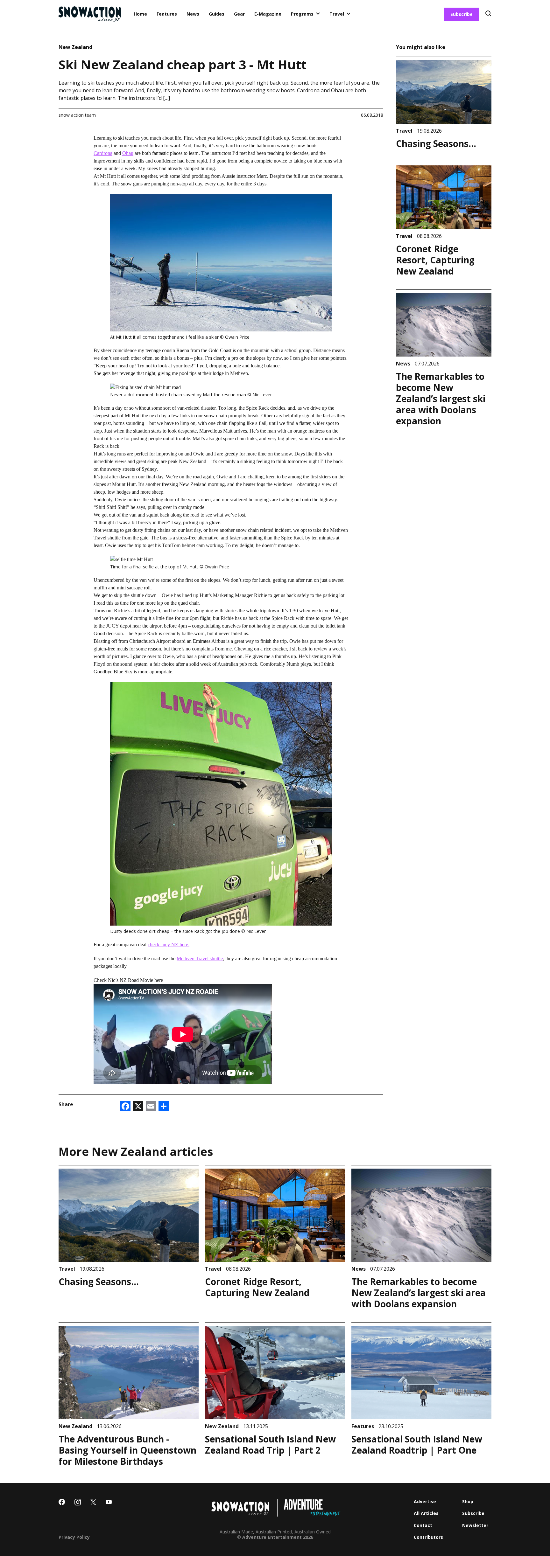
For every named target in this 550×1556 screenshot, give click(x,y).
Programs (302, 14)
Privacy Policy (74, 1537)
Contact (423, 1525)
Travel (336, 14)
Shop (467, 1501)
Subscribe (461, 14)
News (193, 14)
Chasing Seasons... (436, 143)
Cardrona (103, 153)
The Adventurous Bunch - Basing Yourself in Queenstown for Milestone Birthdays (127, 1450)
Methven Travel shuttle (200, 958)
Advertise (425, 1501)
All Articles (426, 1513)
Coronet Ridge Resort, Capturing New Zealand (435, 260)
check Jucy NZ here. (168, 944)
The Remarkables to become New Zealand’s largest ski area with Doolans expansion (440, 398)
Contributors (428, 1537)
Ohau (127, 153)
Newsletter (475, 1525)
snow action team (77, 115)
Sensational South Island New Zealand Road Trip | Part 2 (270, 1444)
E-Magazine (267, 14)
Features (167, 14)
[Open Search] (488, 14)
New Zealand (75, 47)
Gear (239, 14)
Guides (216, 14)
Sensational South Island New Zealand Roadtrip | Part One (416, 1444)
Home (140, 14)
